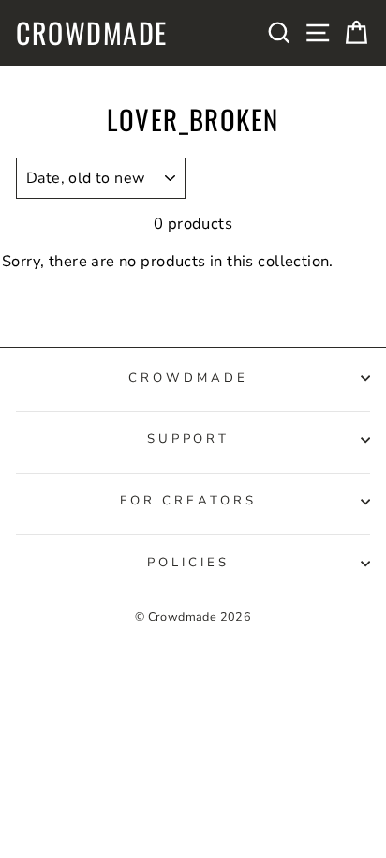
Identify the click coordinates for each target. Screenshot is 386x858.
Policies (188, 562)
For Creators (188, 500)
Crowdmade (92, 33)
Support (188, 438)
